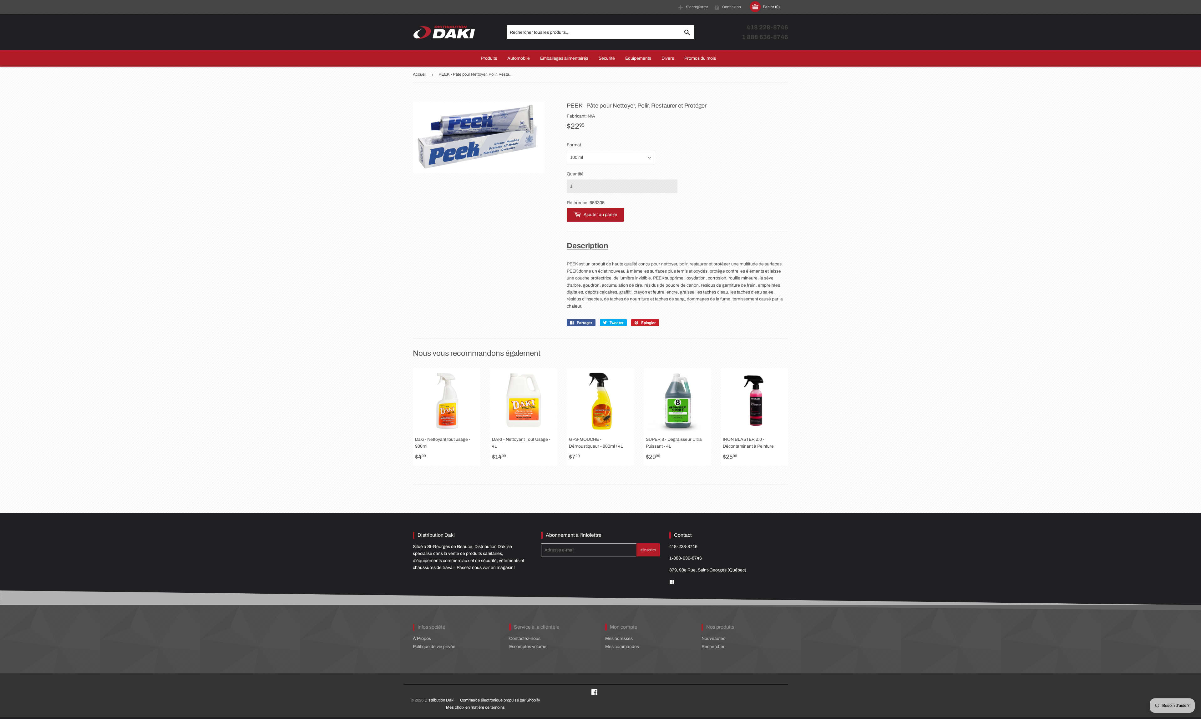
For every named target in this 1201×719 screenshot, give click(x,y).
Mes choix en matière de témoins (475, 707)
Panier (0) (771, 7)
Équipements (638, 58)
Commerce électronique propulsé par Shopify (500, 700)
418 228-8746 (767, 27)
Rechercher (713, 646)
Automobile (518, 58)
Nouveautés (713, 638)
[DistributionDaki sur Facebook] (671, 582)
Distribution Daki (439, 700)
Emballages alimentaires (564, 58)
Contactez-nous (524, 638)
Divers (667, 58)
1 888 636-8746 (765, 37)
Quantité (575, 174)
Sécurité (607, 58)
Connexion (731, 7)
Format (574, 145)
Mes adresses (619, 638)
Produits (489, 58)
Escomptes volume (527, 646)
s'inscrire (648, 550)
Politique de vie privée (434, 646)
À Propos (422, 638)
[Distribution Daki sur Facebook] (594, 693)
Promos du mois (700, 58)
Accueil (419, 74)
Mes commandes (622, 646)
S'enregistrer (697, 7)
